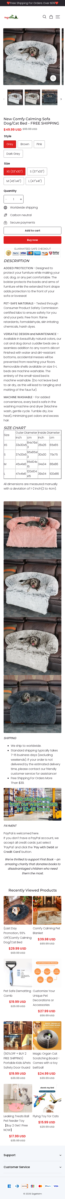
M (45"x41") (13, 181)
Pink (39, 144)
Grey (9, 144)
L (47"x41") (35, 181)
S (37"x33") (37, 171)
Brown (25, 144)
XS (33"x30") (14, 171)
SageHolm (37, 1193)
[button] (44, 16)
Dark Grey (13, 154)
